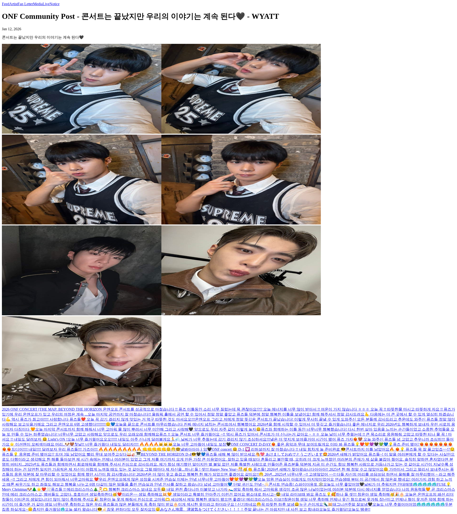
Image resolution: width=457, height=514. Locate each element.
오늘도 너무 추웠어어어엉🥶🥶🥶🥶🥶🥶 (409, 504)
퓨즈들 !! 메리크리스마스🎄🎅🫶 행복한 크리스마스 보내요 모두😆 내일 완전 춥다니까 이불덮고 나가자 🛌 (142, 489)
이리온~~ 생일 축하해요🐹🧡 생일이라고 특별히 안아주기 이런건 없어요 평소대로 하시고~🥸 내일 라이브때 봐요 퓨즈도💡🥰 (229, 494)
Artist (13, 4)
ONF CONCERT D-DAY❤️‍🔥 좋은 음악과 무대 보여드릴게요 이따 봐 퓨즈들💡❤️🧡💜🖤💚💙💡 (312, 444)
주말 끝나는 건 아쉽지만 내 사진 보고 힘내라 (281, 509)
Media (38, 4)
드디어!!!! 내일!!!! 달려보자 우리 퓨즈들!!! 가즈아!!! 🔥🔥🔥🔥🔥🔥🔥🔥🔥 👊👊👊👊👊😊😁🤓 (95, 449)
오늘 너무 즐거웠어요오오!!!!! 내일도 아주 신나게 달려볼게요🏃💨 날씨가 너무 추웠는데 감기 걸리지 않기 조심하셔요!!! (168, 439)
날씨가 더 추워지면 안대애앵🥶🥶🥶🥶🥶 (400, 484)
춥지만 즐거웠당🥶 (49, 509)
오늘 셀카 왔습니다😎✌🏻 (86, 509)
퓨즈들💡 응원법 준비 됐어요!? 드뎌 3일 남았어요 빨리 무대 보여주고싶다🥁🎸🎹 (71, 454)
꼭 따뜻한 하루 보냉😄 (280, 504)
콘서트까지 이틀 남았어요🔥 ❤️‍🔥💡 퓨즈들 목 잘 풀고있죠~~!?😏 (400, 449)
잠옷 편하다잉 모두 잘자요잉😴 (133, 509)
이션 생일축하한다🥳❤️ (101, 494)
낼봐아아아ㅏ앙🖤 (196, 449)
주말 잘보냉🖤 (360, 504)
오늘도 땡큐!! (359, 509)
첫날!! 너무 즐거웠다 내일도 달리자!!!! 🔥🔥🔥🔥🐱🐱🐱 (123, 444)
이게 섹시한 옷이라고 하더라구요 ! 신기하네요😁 (219, 504)
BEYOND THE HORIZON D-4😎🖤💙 (173, 454)
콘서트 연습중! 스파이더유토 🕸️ (296, 484)
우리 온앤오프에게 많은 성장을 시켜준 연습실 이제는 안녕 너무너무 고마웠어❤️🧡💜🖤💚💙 (178, 479)
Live (46, 4)
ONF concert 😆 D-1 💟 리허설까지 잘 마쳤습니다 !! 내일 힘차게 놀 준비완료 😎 (279, 449)
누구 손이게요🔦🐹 (316, 504)
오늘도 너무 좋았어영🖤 (343, 484)
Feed (5, 4)
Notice (55, 4)
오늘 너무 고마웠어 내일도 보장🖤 (202, 444)
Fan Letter (25, 4)
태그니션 (340, 504)
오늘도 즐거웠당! (333, 509)
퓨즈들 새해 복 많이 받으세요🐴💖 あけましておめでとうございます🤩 (267, 454)
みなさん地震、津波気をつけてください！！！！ (202, 509)
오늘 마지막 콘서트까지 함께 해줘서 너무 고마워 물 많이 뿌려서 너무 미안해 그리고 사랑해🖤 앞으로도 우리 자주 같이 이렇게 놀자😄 (148, 429)
